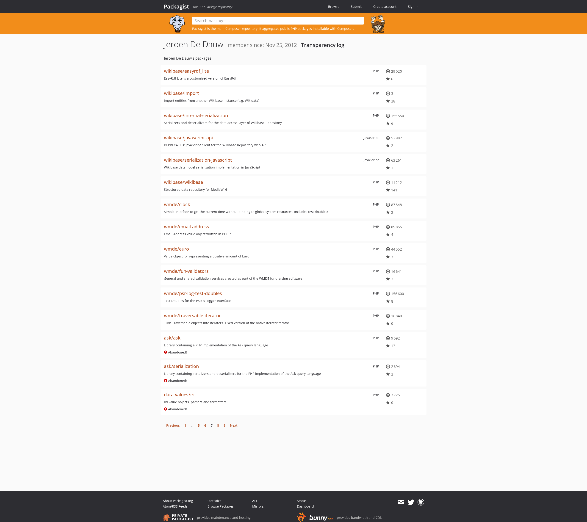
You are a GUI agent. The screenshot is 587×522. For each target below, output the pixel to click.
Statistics (214, 501)
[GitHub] (421, 502)
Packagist (176, 6)
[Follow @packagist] (411, 502)
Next (234, 425)
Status (302, 501)
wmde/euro (176, 249)
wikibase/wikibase (183, 182)
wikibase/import (181, 93)
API (254, 501)
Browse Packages (221, 506)
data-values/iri (179, 395)
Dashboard (305, 506)
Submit (356, 6)
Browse (333, 6)
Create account (384, 6)
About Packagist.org (178, 501)
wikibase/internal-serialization (196, 115)
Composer (233, 28)
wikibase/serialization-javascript (198, 160)
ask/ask (172, 338)
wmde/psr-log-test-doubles (193, 293)
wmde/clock (177, 204)
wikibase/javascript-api (188, 138)
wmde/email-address (186, 227)
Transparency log (322, 45)
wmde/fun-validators (186, 271)
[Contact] (401, 502)
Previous (173, 425)
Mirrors (258, 506)
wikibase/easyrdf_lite (186, 71)
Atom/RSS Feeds (175, 506)
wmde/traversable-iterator (192, 315)
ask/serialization (181, 366)
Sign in (413, 6)
